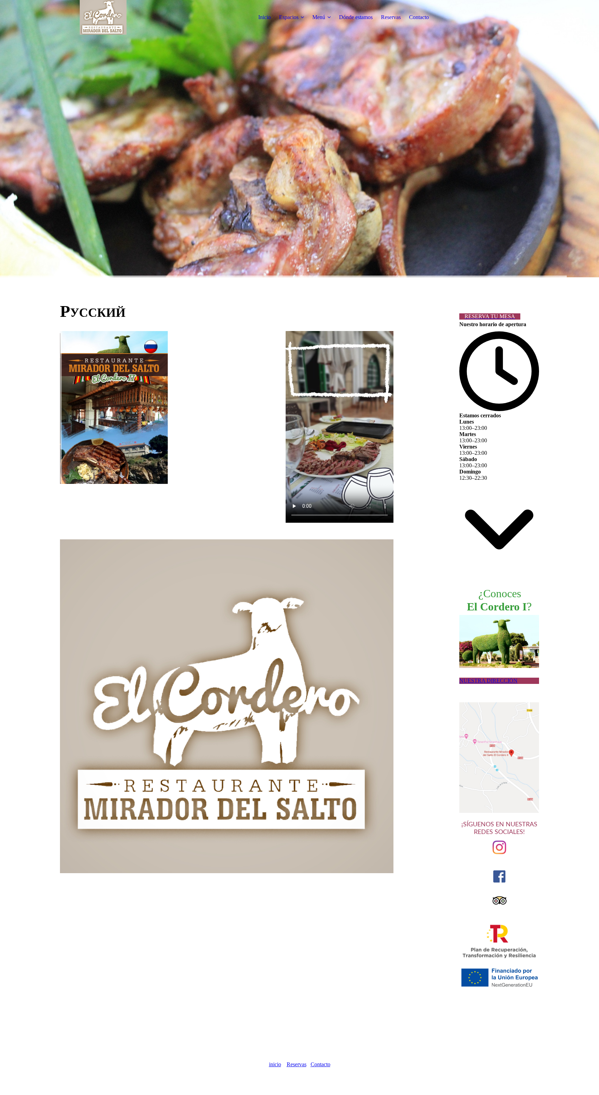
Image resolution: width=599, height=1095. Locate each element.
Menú (318, 17)
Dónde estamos (356, 17)
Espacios (288, 17)
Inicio (264, 17)
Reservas (391, 17)
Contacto (419, 17)
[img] (103, 17)
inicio (275, 1064)
